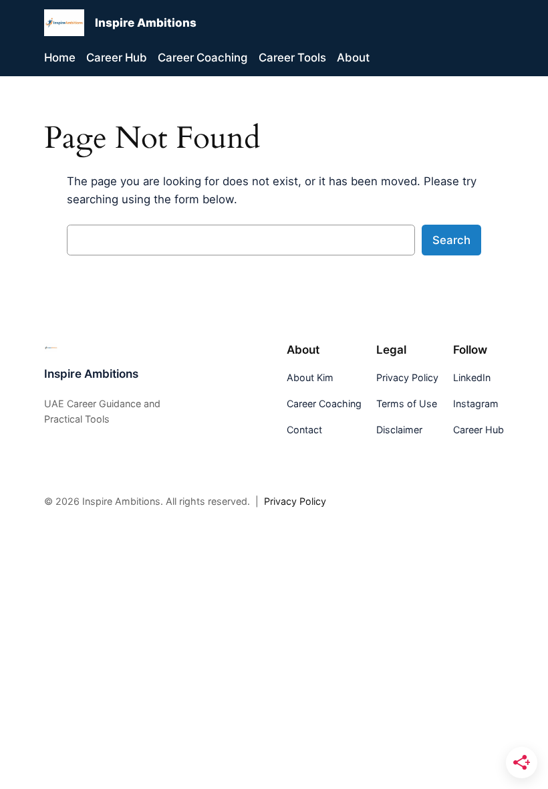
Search (451, 240)
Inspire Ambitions (145, 22)
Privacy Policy (295, 501)
